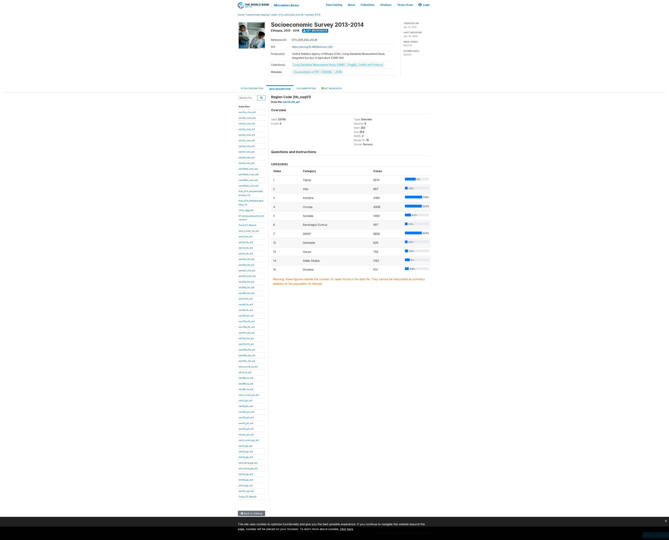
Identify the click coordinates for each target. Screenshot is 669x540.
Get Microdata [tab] (333, 88)
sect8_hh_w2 (246, 304)
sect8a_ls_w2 (246, 377)
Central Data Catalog (257, 14)
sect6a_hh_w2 (246, 287)
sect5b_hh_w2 (246, 264)
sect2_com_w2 (247, 123)
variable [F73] (312, 14)
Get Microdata (316, 30)
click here (346, 529)
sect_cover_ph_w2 (249, 395)
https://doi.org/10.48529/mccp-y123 (312, 46)
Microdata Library (286, 5)
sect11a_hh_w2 (247, 321)
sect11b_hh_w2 (247, 327)
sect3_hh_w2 (246, 247)
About (351, 4)
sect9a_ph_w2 (246, 411)
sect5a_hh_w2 (246, 259)
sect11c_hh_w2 (247, 332)
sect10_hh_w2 (246, 315)
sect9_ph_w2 (246, 406)
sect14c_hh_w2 (247, 361)
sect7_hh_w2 (246, 298)
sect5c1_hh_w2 (247, 270)
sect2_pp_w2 (246, 451)
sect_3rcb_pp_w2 (248, 468)
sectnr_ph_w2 (246, 434)
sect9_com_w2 (247, 163)
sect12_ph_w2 (246, 428)
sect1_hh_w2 (245, 236)
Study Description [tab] (252, 88)
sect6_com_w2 (247, 146)
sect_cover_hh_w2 (249, 230)
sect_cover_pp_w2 (249, 440)
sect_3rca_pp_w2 (248, 462)
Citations (385, 4)
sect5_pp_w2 (246, 479)
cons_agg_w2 (246, 210)
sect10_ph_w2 (246, 417)
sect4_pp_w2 (246, 474)
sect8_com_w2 (247, 157)
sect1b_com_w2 (247, 117)
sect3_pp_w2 (246, 457)
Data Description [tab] (280, 89)
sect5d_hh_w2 (246, 281)
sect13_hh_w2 (246, 344)
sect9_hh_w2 (246, 310)
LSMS (274, 14)
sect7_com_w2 (247, 151)
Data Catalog (334, 4)
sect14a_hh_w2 (247, 349)
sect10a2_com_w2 (249, 174)
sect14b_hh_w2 (247, 355)
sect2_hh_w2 (246, 242)
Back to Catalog (252, 513)
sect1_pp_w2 (245, 445)
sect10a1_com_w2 (248, 168)
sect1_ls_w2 (245, 372)
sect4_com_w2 (247, 134)
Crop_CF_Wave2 (247, 496)
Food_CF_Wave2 (247, 225)
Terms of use (405, 4)
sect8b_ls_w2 (246, 383)
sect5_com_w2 (247, 140)
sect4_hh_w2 (246, 253)
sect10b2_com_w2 (249, 185)
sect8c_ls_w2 (246, 389)
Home (241, 14)
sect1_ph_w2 (245, 400)
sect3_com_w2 (247, 129)
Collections (368, 4)
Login (426, 4)
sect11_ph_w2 (246, 423)
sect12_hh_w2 (246, 338)
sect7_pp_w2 (246, 485)
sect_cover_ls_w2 (248, 366)
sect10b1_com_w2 (248, 180)
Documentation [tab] (306, 88)
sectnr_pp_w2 (246, 491)
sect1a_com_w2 (247, 112)
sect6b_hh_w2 (246, 293)
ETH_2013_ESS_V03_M (291, 14)
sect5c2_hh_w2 (247, 276)
